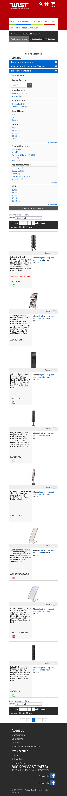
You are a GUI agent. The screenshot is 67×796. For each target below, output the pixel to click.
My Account (20, 751)
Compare (14, 223)
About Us (18, 730)
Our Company (19, 734)
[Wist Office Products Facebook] (52, 775)
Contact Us (17, 738)
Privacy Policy (18, 763)
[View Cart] (52, 4)
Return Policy (18, 759)
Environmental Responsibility (26, 746)
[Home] (46, 4)
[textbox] (28, 218)
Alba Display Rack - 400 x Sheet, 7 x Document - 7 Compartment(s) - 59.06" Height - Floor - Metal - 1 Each (20, 495)
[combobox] (28, 218)
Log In (15, 755)
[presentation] (40, 218)
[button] (41, 3)
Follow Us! (44, 776)
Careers (16, 742)
